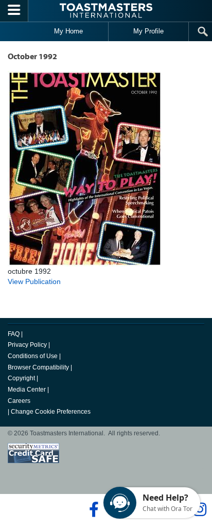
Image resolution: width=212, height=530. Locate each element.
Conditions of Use (33, 356)
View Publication (34, 281)
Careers (19, 400)
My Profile (148, 31)
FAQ (14, 334)
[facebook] (92, 509)
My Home (68, 31)
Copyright (21, 378)
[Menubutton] (14, 11)
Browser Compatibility (38, 367)
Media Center (27, 389)
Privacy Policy (27, 344)
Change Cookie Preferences (51, 411)
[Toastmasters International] (106, 10)
